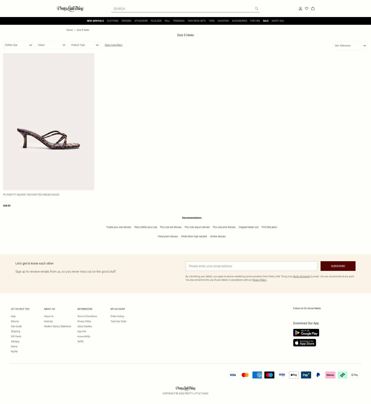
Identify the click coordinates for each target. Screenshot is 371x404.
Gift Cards (16, 336)
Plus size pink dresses (224, 227)
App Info (81, 331)
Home (69, 29)
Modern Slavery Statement (57, 326)
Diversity (48, 321)
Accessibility (83, 336)
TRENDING (179, 20)
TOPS (211, 20)
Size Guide (16, 326)
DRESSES (126, 20)
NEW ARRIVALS (95, 21)
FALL (167, 20)
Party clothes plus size (145, 227)
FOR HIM (255, 20)
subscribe (338, 266)
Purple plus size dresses (118, 227)
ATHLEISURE (141, 20)
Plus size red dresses (171, 227)
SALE (266, 21)
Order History (117, 316)
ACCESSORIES (239, 20)
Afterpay (15, 341)
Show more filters (113, 45)
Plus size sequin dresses (197, 227)
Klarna (14, 346)
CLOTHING (112, 20)
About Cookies (84, 326)
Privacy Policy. (259, 279)
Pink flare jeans (269, 227)
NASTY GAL (278, 20)
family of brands (301, 276)
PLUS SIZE (156, 20)
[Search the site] (256, 8)
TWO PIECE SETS (197, 20)
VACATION (223, 20)
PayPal (14, 351)
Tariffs (80, 341)
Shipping (15, 331)
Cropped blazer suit (249, 227)
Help (13, 316)
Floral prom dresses (168, 236)
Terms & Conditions (87, 316)
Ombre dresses (218, 236)
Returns (15, 321)
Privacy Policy (84, 321)
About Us (49, 316)
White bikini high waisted (194, 236)
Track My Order (118, 321)
